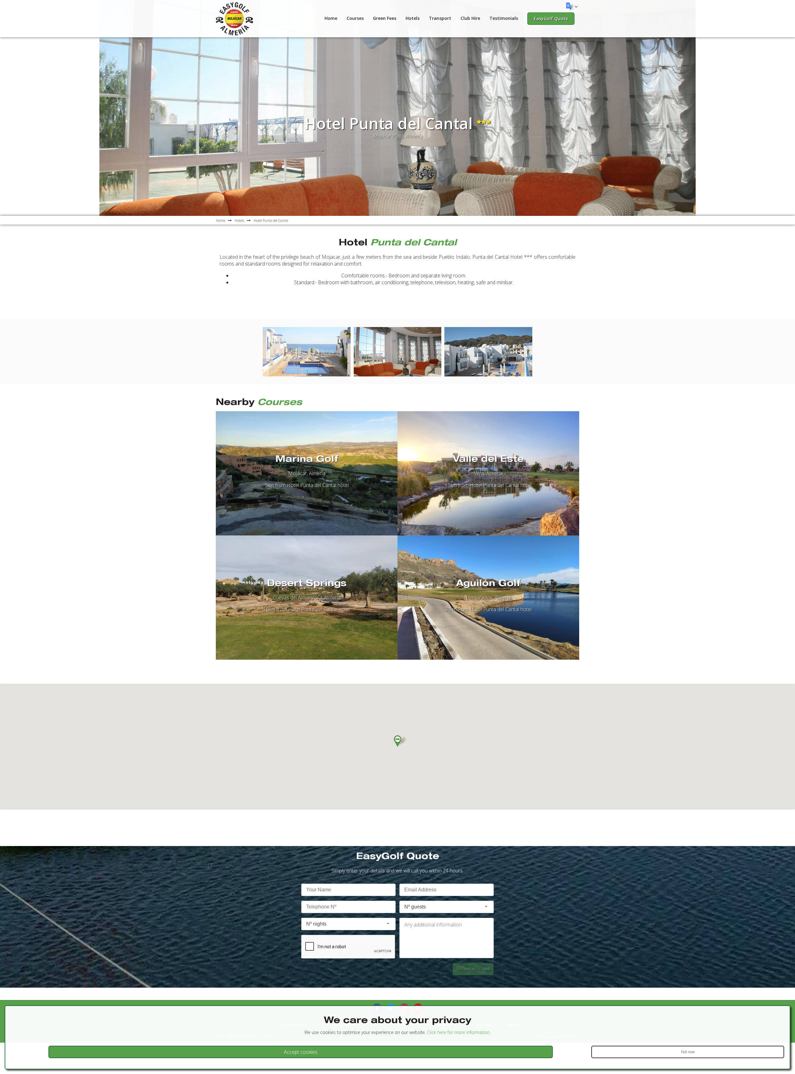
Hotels (413, 18)
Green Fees (384, 18)
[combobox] (446, 907)
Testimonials (503, 18)
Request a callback (473, 969)
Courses (355, 18)
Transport (440, 18)
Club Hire (470, 18)
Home (331, 18)
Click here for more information (458, 1032)
